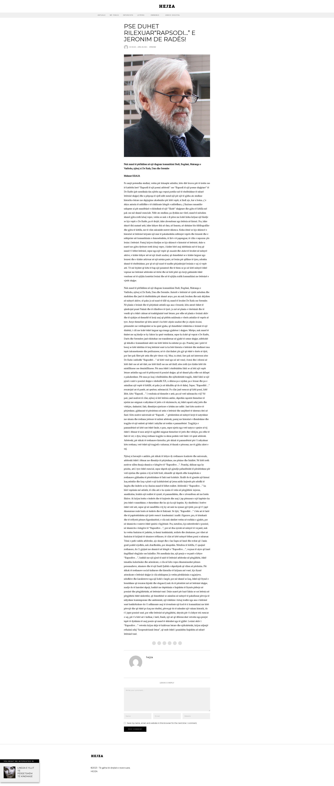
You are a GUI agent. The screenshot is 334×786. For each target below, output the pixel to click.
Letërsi (141, 15)
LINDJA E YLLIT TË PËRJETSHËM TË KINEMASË (25, 772)
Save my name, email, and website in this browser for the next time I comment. (162, 723)
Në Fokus (114, 15)
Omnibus (155, 15)
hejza (149, 657)
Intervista (128, 15)
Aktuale (102, 15)
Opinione (152, 47)
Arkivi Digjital (172, 15)
